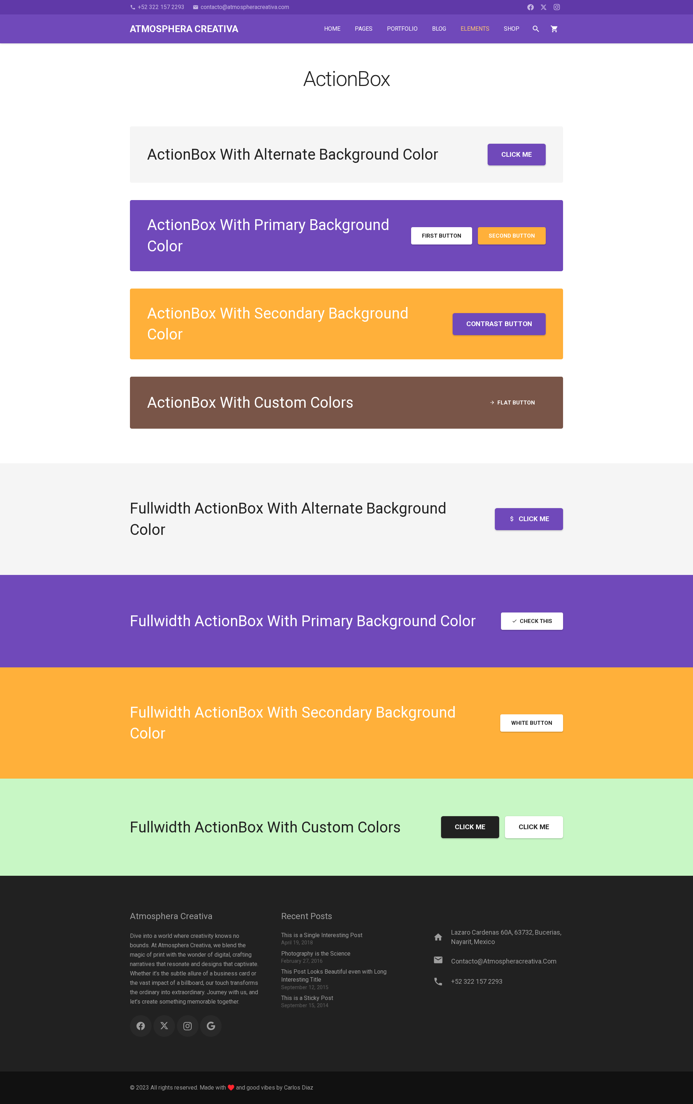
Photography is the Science (315, 953)
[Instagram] (556, 7)
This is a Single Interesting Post (321, 935)
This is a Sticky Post (307, 998)
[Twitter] (543, 7)
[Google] (211, 1026)
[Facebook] (530, 7)
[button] (536, 29)
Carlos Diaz (298, 1087)
